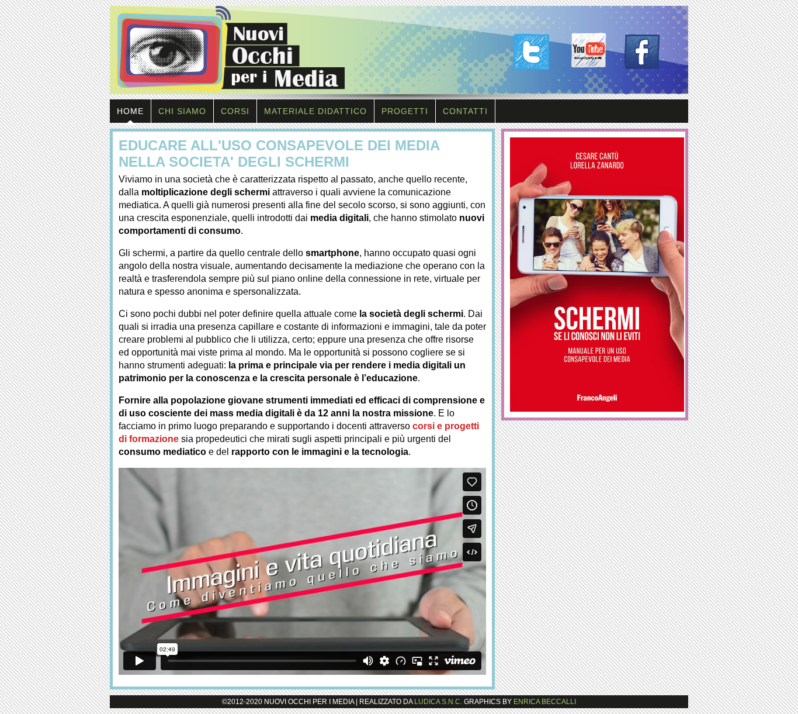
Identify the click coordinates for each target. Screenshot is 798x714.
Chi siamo (182, 111)
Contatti (465, 111)
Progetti (404, 111)
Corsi (235, 111)
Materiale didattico (315, 111)
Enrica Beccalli (545, 702)
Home (130, 111)
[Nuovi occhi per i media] (399, 96)
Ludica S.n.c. (438, 702)
